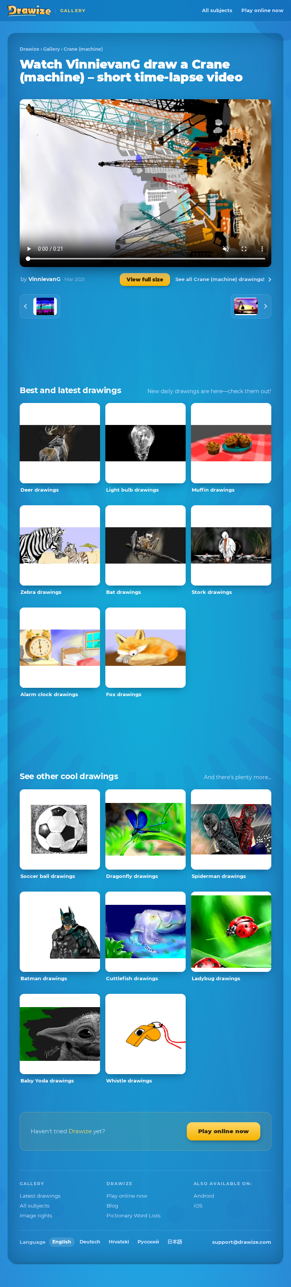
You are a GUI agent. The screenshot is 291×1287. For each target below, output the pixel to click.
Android (204, 1196)
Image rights (36, 1215)
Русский (148, 1242)
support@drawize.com (241, 1242)
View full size (145, 279)
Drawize (29, 49)
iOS (198, 1206)
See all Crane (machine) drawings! (219, 279)
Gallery (51, 49)
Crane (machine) (83, 49)
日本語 (174, 1242)
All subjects (217, 10)
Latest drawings (40, 1196)
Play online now (262, 10)
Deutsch (90, 1242)
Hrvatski (119, 1242)
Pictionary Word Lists (133, 1215)
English (61, 1242)
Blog (112, 1206)
